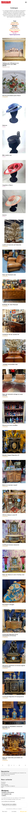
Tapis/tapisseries (14, 34)
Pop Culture (14, 31)
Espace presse (4, 784)
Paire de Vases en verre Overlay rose (13, 574)
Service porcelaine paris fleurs (11, 95)
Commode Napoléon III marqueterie (13, 696)
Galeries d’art (14, 28)
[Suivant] (25, 766)
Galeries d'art (6, 67)
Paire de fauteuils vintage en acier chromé (12, 395)
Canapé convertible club (10, 364)
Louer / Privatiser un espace (8, 786)
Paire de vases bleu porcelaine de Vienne (12, 758)
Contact (3, 783)
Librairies (15, 27)
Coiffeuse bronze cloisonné (10, 545)
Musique (14, 25)
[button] (26, 2)
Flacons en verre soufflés (9, 425)
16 (19, 765)
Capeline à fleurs (7, 185)
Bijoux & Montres (14, 30)
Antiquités (14, 22)
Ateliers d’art (15, 24)
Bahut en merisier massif (9, 485)
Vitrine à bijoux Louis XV (9, 515)
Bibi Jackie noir (7, 155)
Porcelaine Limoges (8, 604)
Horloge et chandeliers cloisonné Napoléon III (12, 727)
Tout (14, 21)
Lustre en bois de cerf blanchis (11, 245)
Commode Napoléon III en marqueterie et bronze (10, 635)
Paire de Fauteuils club (9, 274)
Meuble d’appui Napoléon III (10, 455)
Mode (15, 33)
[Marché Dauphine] (6, 2)
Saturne (4, 125)
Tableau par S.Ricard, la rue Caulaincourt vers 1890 (10, 63)
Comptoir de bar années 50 (10, 334)
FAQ (2, 787)
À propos (3, 782)
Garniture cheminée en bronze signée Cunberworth (13, 666)
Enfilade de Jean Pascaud (10, 304)
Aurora (4, 215)
